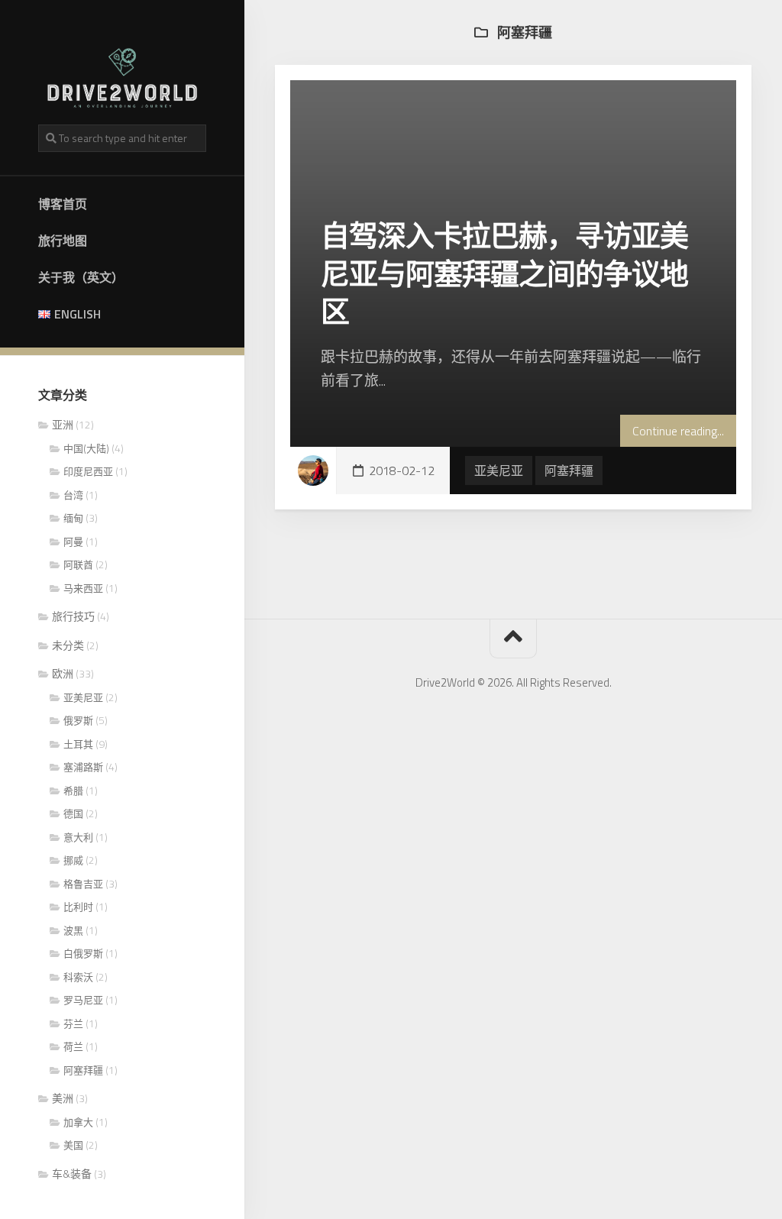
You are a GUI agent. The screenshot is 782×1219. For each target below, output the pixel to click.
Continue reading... (678, 431)
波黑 (73, 930)
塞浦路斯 (83, 766)
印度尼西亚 (88, 471)
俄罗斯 (78, 720)
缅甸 (73, 517)
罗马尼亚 (83, 999)
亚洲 (62, 424)
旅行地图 (62, 240)
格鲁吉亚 (83, 883)
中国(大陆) (86, 448)
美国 (73, 1145)
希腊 (73, 790)
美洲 (62, 1098)
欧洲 (62, 673)
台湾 (73, 495)
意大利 (78, 837)
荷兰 (73, 1046)
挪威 (73, 860)
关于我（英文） (81, 277)
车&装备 (72, 1174)
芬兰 (73, 1023)
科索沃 (78, 977)
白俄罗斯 (83, 953)
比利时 (78, 906)
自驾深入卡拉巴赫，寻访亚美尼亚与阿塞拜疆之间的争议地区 (504, 273)
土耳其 (78, 744)
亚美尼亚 (83, 697)
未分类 (68, 645)
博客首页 (62, 204)
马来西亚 (83, 588)
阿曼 (73, 541)
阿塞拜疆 (83, 1070)
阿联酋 (78, 564)
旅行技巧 (73, 616)
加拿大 (78, 1122)
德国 (73, 813)
